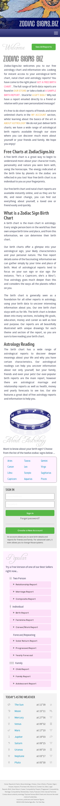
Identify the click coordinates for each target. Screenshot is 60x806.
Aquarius (28, 478)
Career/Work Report (27, 627)
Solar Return (16, 789)
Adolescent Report (26, 683)
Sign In (30, 513)
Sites (46, 787)
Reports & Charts (14, 784)
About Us (33, 787)
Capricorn (12, 478)
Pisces (44, 478)
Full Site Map (40, 802)
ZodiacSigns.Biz (30, 802)
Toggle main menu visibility (56, 33)
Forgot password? (30, 518)
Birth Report (22, 613)
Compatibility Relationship (20, 792)
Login (50, 787)
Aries (10, 460)
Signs (54, 784)
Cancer (11, 466)
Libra (10, 472)
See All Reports (44, 46)
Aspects (16, 787)
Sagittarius (46, 472)
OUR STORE (20, 90)
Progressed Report (26, 648)
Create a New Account (30, 530)
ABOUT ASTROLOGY (15, 123)
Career (23, 789)
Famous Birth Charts (36, 794)
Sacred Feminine (50, 792)
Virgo (43, 466)
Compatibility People (33, 789)
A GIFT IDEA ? (39, 95)
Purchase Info (24, 787)
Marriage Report (25, 592)
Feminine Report (25, 620)
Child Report (22, 669)
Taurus (27, 460)
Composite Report (26, 599)
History (34, 784)
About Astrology (26, 784)
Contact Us (40, 787)
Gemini (44, 460)
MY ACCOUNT (38, 114)
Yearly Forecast (24, 655)
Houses (10, 787)
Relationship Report (26, 584)
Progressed (45, 789)
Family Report (23, 676)
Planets (49, 784)
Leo (25, 466)
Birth (9, 789)
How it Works (41, 784)
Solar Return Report (26, 641)
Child (42, 792)
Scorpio (27, 472)
